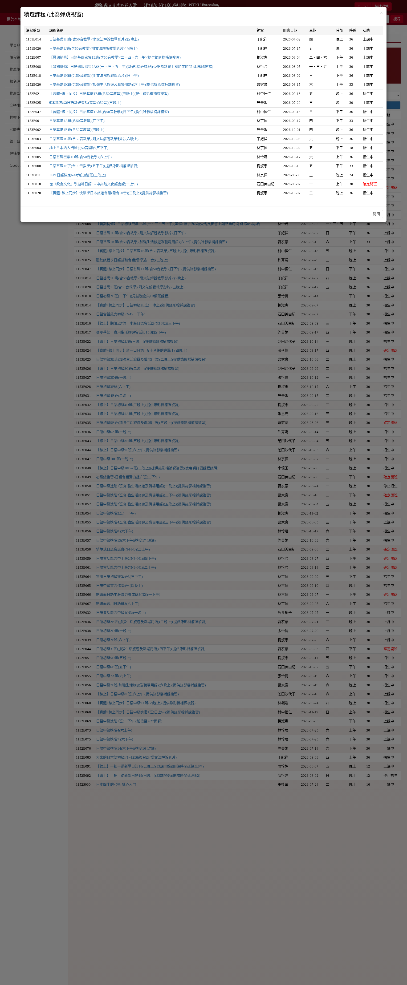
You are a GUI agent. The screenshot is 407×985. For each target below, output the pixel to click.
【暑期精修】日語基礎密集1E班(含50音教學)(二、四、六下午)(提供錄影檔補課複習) (115, 57)
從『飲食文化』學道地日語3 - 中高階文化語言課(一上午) (93, 184)
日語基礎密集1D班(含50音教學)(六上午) (80, 157)
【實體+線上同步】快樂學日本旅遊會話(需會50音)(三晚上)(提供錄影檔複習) (108, 193)
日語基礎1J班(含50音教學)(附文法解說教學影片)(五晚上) (93, 48)
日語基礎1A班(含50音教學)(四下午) (77, 121)
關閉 (376, 214)
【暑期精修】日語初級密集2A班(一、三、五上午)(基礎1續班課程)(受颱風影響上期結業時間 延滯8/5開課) (131, 66)
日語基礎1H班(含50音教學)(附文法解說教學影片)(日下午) (94, 75)
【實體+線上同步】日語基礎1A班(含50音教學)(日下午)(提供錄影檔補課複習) (109, 112)
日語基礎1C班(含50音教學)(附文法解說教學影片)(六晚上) (93, 139)
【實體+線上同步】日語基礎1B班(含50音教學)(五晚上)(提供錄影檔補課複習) (109, 94)
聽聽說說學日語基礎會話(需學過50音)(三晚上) (85, 103)
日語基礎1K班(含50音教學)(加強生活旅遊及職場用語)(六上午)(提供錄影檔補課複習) (114, 84)
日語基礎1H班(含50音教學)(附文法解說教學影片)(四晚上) (94, 39)
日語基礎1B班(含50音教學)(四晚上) (76, 130)
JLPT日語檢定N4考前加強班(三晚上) (77, 175)
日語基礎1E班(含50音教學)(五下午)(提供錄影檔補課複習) (93, 166)
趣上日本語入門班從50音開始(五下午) (78, 148)
